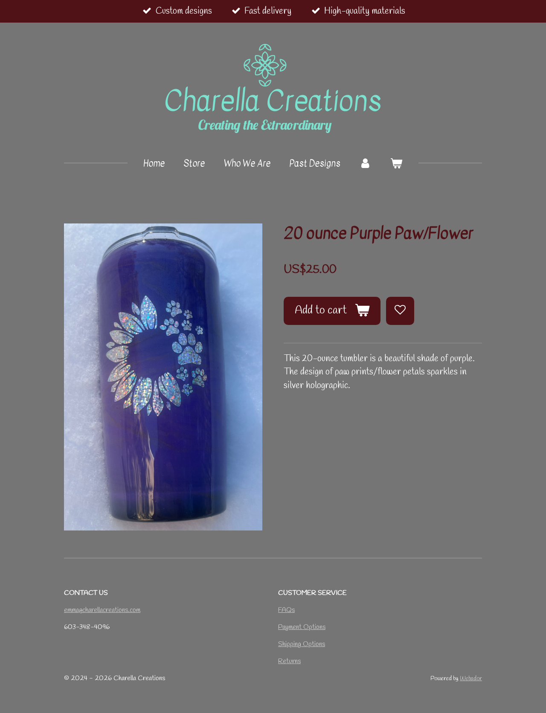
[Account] (365, 163)
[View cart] (396, 163)
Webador (471, 678)
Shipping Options (301, 644)
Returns (289, 661)
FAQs (286, 610)
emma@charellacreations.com (102, 610)
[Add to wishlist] (400, 311)
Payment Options (301, 627)
